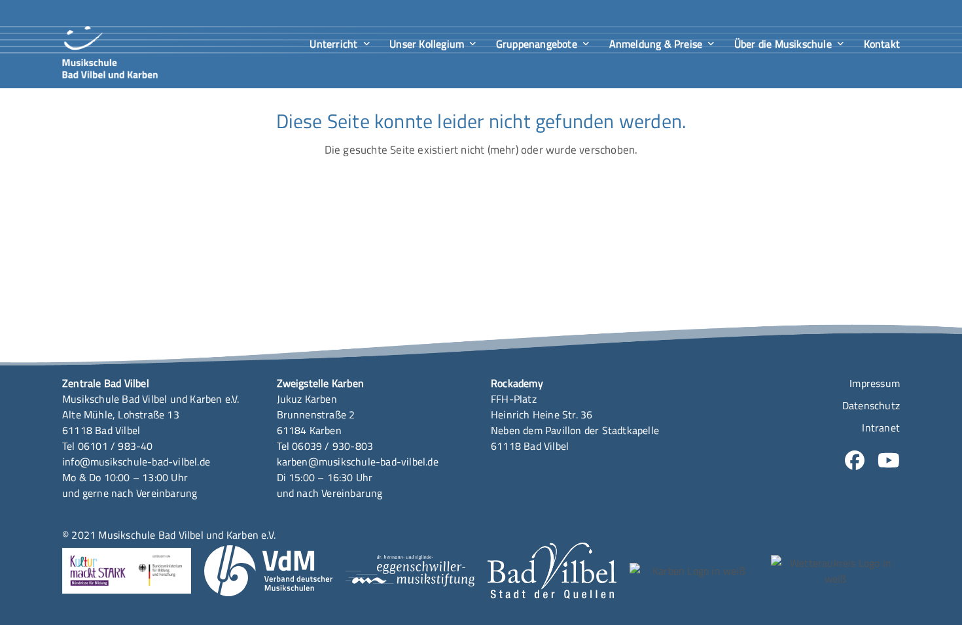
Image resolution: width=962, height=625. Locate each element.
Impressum (874, 383)
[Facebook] (854, 463)
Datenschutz (871, 405)
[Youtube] (889, 463)
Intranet (881, 427)
